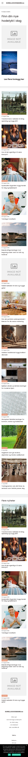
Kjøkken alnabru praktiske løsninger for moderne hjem (14, 387)
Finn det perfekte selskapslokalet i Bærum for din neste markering (13, 320)
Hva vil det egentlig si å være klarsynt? (12, 153)
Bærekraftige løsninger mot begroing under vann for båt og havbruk (13, 252)
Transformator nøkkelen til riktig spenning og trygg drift (13, 120)
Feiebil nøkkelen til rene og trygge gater (13, 287)
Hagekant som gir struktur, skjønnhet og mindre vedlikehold (13, 454)
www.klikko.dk (15, 727)
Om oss (14, 743)
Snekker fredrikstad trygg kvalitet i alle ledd (14, 354)
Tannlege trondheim (9, 219)
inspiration (4, 114)
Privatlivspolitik (16, 754)
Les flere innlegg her (14, 79)
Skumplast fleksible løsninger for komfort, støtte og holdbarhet (13, 420)
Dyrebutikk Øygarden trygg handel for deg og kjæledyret (14, 187)
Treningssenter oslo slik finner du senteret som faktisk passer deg (13, 487)
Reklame (14, 740)
